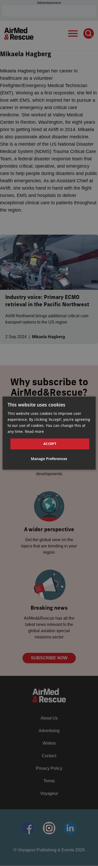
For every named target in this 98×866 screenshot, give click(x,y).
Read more (34, 431)
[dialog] (48, 433)
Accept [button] (49, 444)
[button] (49, 459)
